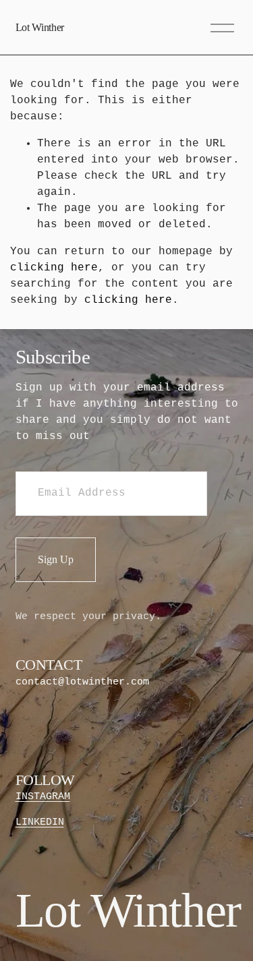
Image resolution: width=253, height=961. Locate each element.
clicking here (54, 268)
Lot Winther (40, 27)
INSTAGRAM (43, 796)
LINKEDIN (40, 822)
